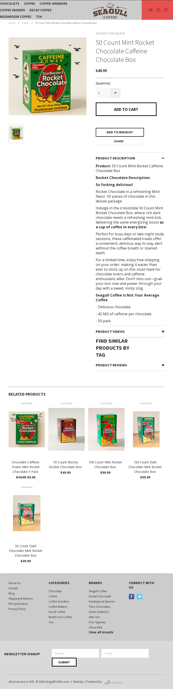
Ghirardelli (95, 627)
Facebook (131, 596)
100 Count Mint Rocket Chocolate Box (105, 464)
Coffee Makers (12, 10)
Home (12, 23)
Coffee (29, 3)
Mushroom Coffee (15, 16)
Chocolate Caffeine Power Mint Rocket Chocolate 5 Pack (26, 467)
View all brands (101, 632)
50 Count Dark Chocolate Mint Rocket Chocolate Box (25, 551)
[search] (159, 10)
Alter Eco (94, 617)
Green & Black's (99, 612)
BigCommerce (114, 682)
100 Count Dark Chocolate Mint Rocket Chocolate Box (145, 467)
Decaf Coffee (41, 10)
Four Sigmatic (97, 622)
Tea (39, 16)
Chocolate (9, 3)
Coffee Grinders (53, 3)
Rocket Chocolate (100, 596)
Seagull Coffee (98, 591)
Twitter (139, 596)
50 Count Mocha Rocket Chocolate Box (65, 464)
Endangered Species (102, 601)
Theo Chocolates (99, 607)
